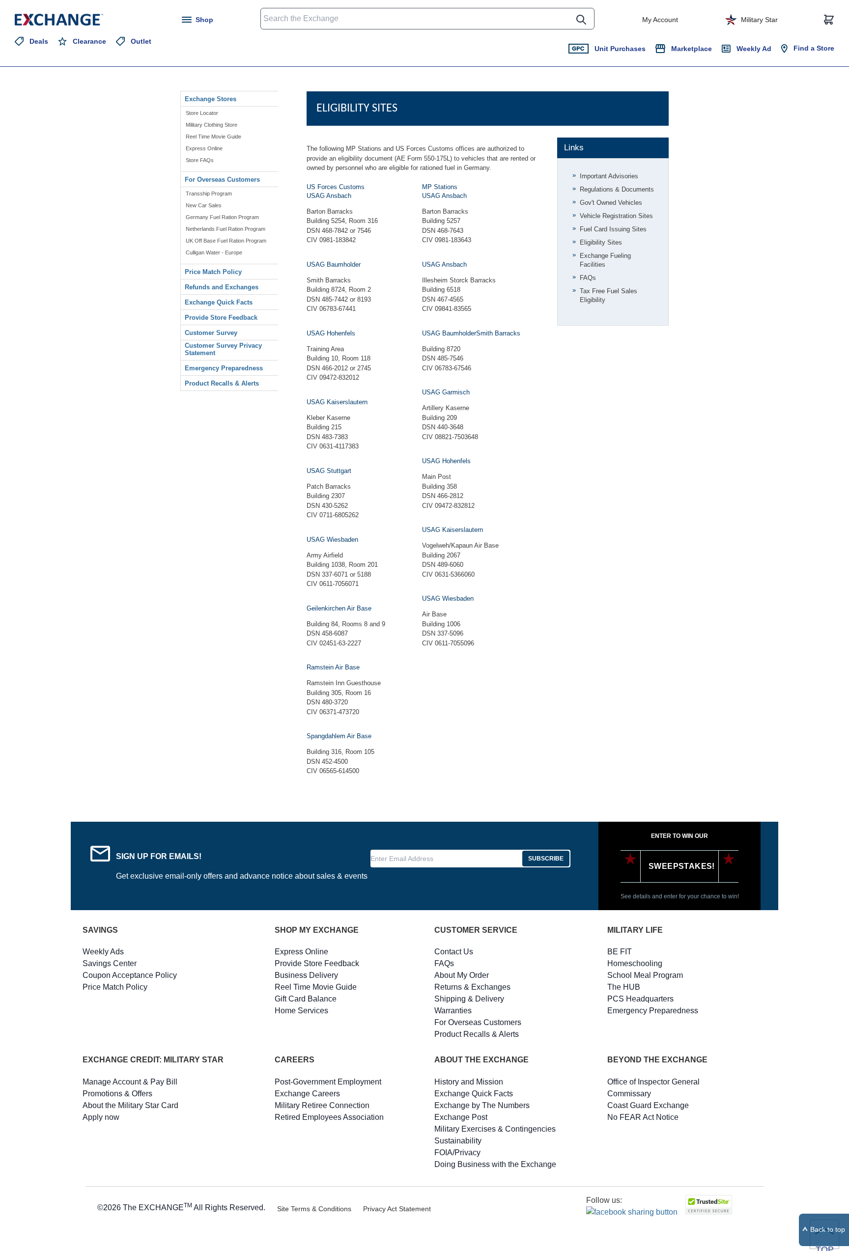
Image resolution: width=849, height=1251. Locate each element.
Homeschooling (634, 963)
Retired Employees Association (329, 1117)
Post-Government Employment (328, 1082)
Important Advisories (609, 176)
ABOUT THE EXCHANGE (481, 1060)
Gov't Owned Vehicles (611, 202)
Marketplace (691, 49)
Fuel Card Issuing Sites (613, 229)
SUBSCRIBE (546, 858)
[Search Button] (581, 20)
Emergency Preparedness (224, 368)
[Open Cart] (828, 20)
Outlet (141, 41)
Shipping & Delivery (469, 999)
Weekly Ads (103, 951)
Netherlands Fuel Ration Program (225, 229)
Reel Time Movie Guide (213, 136)
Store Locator (202, 113)
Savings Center (110, 963)
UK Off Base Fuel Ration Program (226, 241)
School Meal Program (645, 975)
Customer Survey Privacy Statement (223, 349)
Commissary (629, 1093)
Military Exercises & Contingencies (495, 1129)
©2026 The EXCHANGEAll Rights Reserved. (181, 1207)
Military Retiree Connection (322, 1105)
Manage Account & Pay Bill (130, 1082)
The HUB (623, 987)
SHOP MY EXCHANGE (317, 930)
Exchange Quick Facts (219, 302)
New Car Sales (204, 205)
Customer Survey (211, 332)
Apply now (101, 1117)
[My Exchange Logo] (77, 20)
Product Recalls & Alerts (222, 383)
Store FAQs (200, 160)
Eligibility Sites (601, 242)
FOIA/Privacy (457, 1152)
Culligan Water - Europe (214, 252)
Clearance (89, 41)
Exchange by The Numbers (482, 1105)
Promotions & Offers (117, 1093)
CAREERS (294, 1060)
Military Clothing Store (211, 125)
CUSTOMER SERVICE (475, 930)
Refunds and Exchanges (221, 287)
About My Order (461, 975)
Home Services (301, 1010)
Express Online (204, 148)
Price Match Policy (213, 272)
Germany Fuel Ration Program (222, 217)
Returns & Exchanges (472, 987)
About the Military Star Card (130, 1105)
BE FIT (619, 951)
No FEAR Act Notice (643, 1117)
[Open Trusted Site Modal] (708, 1205)
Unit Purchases (620, 49)
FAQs (588, 277)
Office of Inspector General (653, 1082)
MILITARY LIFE (635, 930)
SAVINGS (100, 930)
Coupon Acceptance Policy (130, 975)
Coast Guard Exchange (648, 1105)
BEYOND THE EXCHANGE (657, 1060)
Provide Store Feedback (221, 317)
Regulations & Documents (617, 189)
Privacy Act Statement (397, 1209)
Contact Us (453, 951)
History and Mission (468, 1082)
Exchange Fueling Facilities (605, 260)
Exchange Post (460, 1117)
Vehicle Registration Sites (616, 216)
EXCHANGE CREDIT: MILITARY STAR (153, 1060)
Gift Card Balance (306, 999)
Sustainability (457, 1141)
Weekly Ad (753, 49)
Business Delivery (306, 975)
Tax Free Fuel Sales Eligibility (608, 295)
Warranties (453, 1010)
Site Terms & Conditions (314, 1209)
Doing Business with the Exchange (495, 1164)
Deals (38, 41)
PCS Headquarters (640, 999)
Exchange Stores (210, 99)
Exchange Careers (307, 1093)
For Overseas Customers (222, 179)
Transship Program (209, 193)
